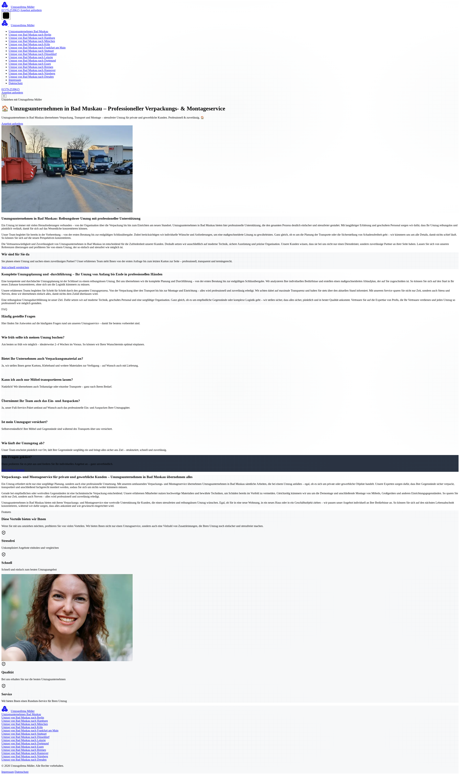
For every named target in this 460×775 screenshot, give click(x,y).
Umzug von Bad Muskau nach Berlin (30, 34)
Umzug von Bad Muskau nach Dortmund (32, 60)
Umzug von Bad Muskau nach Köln (29, 44)
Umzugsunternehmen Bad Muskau (28, 31)
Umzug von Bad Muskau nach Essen (30, 63)
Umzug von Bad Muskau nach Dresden (31, 76)
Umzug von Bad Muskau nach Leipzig (31, 57)
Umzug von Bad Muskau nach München (32, 41)
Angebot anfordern (31, 10)
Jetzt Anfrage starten (12, 470)
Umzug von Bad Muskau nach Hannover (32, 70)
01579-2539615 (10, 10)
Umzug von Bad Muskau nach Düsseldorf (33, 54)
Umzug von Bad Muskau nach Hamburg (32, 37)
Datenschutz (16, 83)
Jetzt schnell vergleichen (15, 267)
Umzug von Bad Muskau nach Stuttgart (31, 50)
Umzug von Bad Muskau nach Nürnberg (32, 73)
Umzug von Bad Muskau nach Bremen (31, 67)
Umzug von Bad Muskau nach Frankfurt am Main (37, 47)
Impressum (15, 79)
